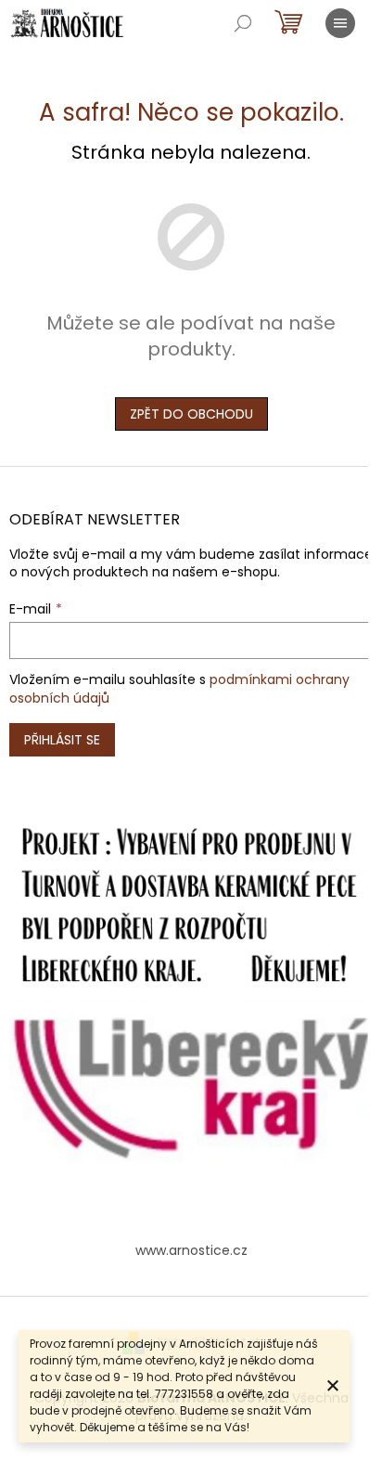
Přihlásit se (62, 739)
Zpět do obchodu (191, 414)
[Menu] (340, 23)
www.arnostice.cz (191, 1250)
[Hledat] (242, 23)
